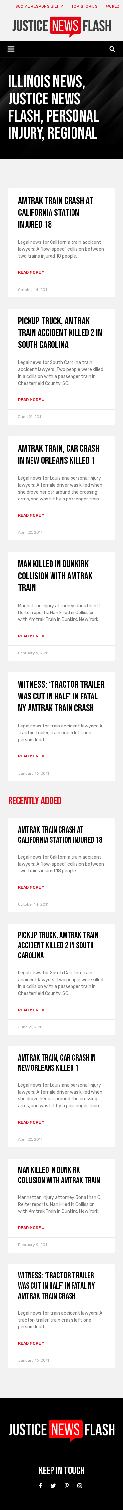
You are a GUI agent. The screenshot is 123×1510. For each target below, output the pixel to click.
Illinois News (45, 82)
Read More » (31, 272)
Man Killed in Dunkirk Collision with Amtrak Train (55, 576)
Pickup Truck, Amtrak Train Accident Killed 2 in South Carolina (60, 333)
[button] (11, 49)
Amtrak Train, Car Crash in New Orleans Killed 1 (58, 455)
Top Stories (85, 6)
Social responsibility (39, 6)
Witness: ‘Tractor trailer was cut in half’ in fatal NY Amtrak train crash (61, 696)
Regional (73, 133)
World (113, 6)
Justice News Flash (44, 108)
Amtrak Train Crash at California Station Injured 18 (55, 213)
